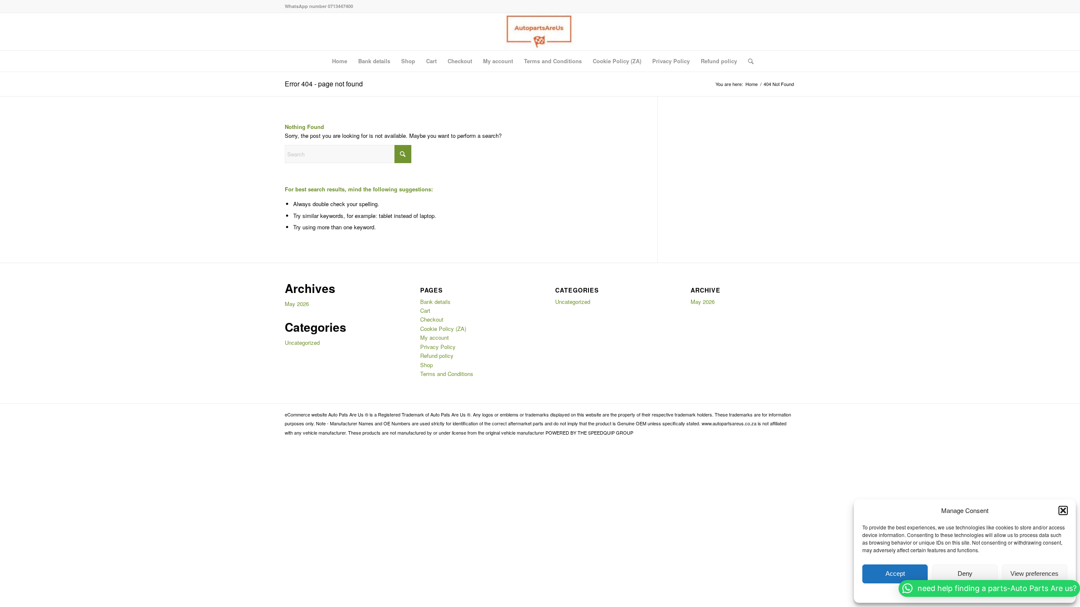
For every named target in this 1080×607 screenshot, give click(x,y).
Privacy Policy (671, 61)
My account (498, 61)
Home (339, 61)
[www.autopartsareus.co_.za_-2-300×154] (540, 31)
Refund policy (719, 61)
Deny (965, 573)
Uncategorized (302, 342)
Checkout (460, 61)
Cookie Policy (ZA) (617, 61)
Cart (431, 61)
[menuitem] (747, 61)
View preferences (1034, 573)
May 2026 (297, 304)
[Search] (747, 61)
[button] (1063, 510)
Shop (408, 61)
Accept (895, 573)
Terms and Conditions (553, 61)
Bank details (374, 61)
